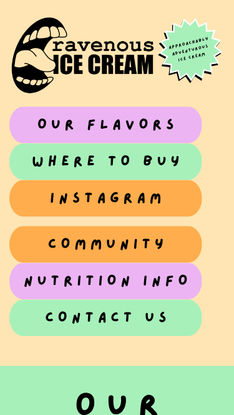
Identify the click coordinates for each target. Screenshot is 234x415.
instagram (107, 198)
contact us (107, 317)
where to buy (107, 161)
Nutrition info (108, 281)
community (108, 244)
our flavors (107, 125)
